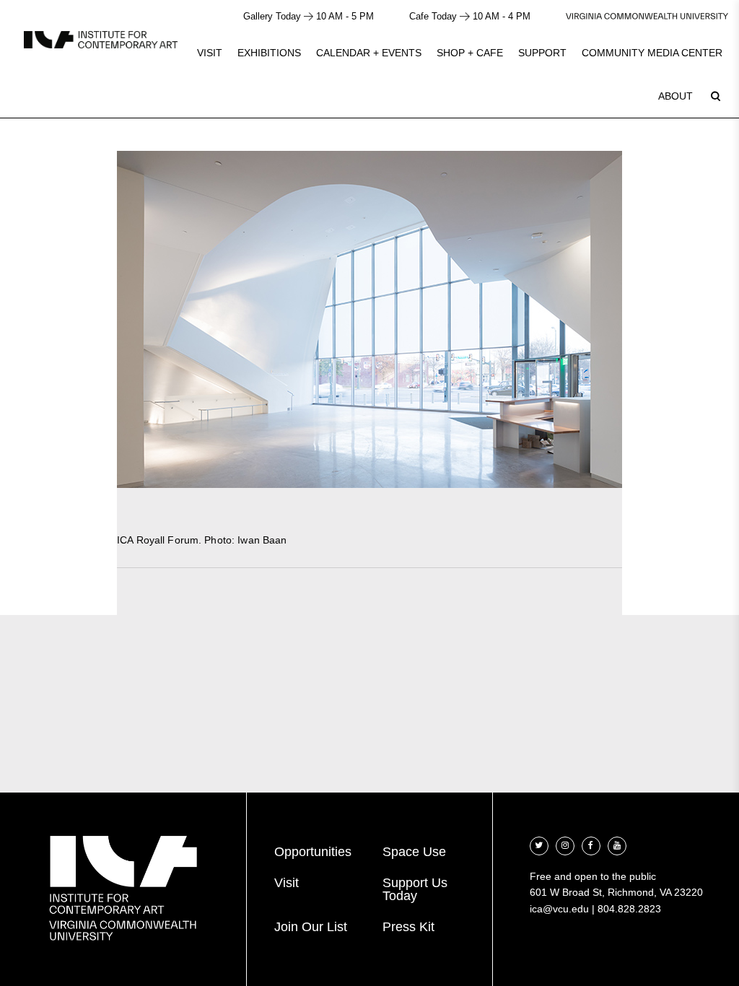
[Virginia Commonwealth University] (647, 16)
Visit (209, 52)
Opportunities (312, 852)
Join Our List (310, 927)
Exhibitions (269, 52)
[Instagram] (565, 844)
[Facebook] (591, 844)
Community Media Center (652, 52)
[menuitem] (209, 52)
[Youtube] (617, 844)
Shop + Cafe (470, 52)
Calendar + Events (368, 52)
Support (542, 52)
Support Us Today (414, 889)
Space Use (414, 852)
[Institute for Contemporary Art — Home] (101, 39)
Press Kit (408, 927)
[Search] (715, 96)
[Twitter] (539, 844)
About (675, 96)
